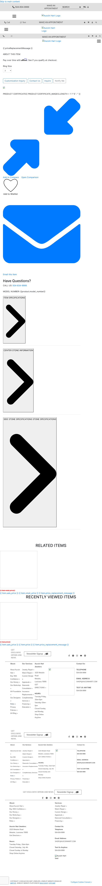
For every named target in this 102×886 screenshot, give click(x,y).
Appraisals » (26, 682)
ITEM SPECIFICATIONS (14, 297)
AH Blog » (14, 713)
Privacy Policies (15, 779)
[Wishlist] (80, 7)
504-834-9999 (20, 285)
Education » (26, 707)
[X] (73, 656)
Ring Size (7, 66)
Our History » (15, 682)
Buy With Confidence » (17, 809)
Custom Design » (61, 812)
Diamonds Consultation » (30, 763)
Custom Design (27, 676)
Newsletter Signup (35, 654)
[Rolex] (80, 15)
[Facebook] (69, 656)
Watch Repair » (27, 673)
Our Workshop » (15, 766)
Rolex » (13, 704)
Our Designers (15, 772)
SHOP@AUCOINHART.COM (86, 682)
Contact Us (34, 81)
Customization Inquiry (15, 81)
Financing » (26, 704)
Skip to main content (10, 1)
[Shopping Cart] (84, 7)
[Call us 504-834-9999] (4, 36)
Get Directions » (15, 835)
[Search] (96, 22)
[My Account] (88, 7)
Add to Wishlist (10, 194)
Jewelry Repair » (28, 670)
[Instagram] (77, 656)
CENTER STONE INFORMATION (18, 350)
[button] (14, 16)
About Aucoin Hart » (16, 806)
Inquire (47, 81)
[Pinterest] (85, 656)
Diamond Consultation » (63, 818)
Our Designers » (15, 818)
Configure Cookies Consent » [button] (81, 882)
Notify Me (59, 81)
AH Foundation (15, 769)
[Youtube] (81, 656)
